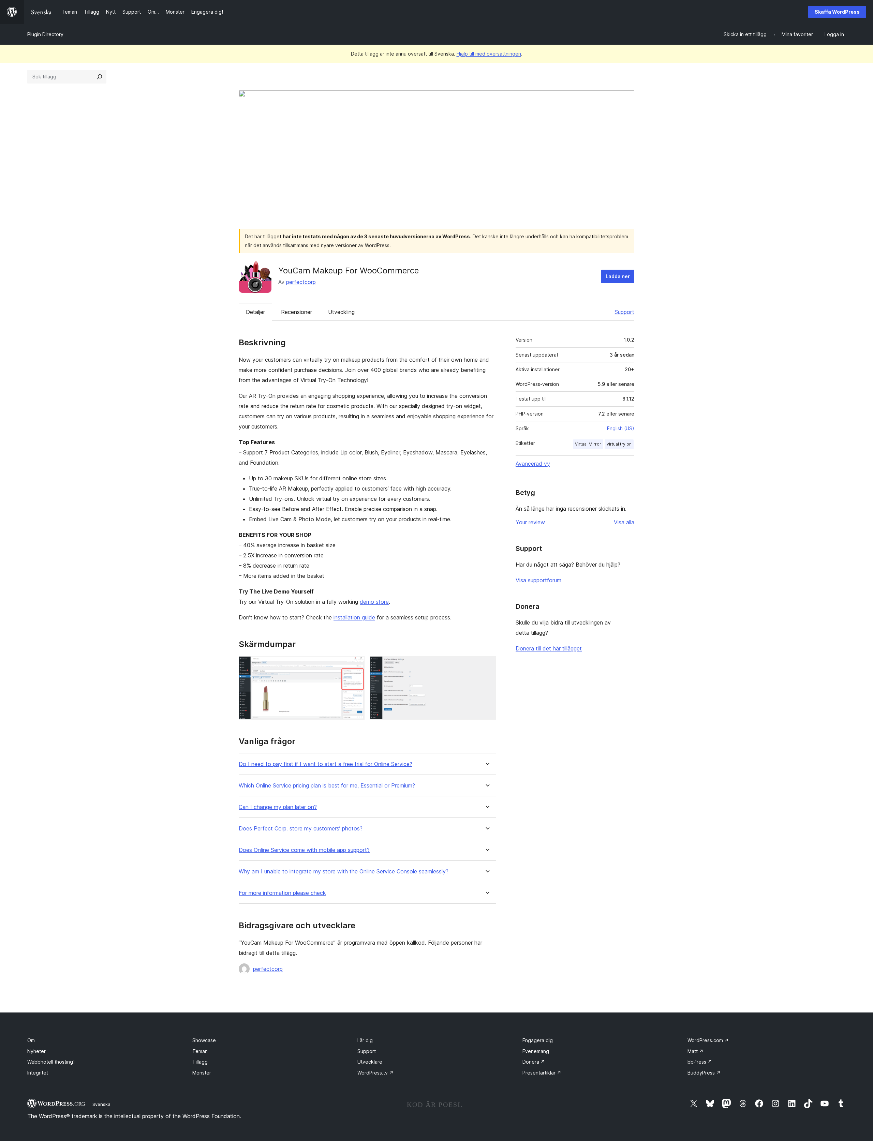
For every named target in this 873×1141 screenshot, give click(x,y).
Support (624, 312)
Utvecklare (369, 1062)
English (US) (620, 428)
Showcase (204, 1040)
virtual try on (619, 444)
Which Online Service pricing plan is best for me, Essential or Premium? (327, 785)
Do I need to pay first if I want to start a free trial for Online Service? (325, 764)
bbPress (699, 1062)
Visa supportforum (538, 580)
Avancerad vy (533, 463)
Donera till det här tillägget (549, 648)
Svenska (101, 1104)
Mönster (201, 1073)
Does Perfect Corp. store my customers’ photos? (300, 828)
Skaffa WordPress (837, 12)
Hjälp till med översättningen (489, 54)
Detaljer (255, 312)
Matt (695, 1051)
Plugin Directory (45, 34)
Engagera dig (537, 1040)
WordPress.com (708, 1040)
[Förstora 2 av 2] (486, 665)
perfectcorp (301, 282)
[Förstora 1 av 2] (355, 665)
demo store (374, 601)
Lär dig (365, 1040)
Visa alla (624, 522)
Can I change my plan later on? (278, 807)
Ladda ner (618, 276)
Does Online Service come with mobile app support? (304, 850)
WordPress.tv (375, 1073)
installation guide (354, 617)
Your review (530, 522)
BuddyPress (704, 1073)
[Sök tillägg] (99, 77)
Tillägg (200, 1062)
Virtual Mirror (588, 444)
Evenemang (535, 1051)
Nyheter (36, 1051)
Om (31, 1040)
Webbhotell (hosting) (51, 1062)
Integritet (37, 1073)
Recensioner (296, 312)
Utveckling (341, 312)
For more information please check (282, 893)
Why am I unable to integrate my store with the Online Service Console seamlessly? (343, 871)
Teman (200, 1051)
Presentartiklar (541, 1073)
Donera (533, 1062)
